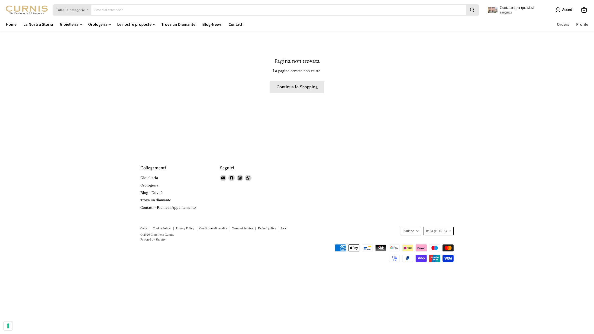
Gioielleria (69, 24)
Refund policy (267, 228)
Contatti (236, 24)
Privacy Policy (185, 228)
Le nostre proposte (134, 24)
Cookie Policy (162, 228)
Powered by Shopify (153, 239)
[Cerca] (472, 10)
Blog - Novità (151, 192)
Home (11, 24)
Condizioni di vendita (213, 228)
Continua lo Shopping (297, 86)
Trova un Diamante (178, 24)
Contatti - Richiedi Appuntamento (168, 207)
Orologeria (98, 24)
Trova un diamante (155, 200)
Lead (284, 228)
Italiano (408, 231)
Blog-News (212, 24)
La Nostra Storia (38, 24)
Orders (563, 24)
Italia (436, 231)
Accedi (567, 10)
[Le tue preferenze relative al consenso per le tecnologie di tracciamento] (8, 325)
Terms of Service (242, 228)
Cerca (144, 228)
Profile (582, 24)
